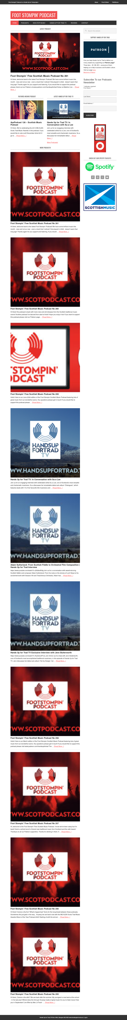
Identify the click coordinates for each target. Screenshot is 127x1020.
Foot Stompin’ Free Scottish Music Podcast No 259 (35, 394)
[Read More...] (21, 136)
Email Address (88, 103)
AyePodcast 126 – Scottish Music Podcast (26, 123)
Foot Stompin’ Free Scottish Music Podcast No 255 (35, 994)
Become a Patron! (89, 72)
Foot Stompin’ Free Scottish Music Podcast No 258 (35, 737)
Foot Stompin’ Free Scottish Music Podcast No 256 (35, 908)
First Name (87, 88)
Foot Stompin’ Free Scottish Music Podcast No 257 (35, 823)
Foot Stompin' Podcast (34, 15)
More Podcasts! (52, 142)
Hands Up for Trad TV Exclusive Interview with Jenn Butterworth (41, 652)
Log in (85, 1017)
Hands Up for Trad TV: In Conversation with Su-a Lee (60, 123)
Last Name (87, 96)
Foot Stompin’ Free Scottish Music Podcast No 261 (39, 75)
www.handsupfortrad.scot (76, 1017)
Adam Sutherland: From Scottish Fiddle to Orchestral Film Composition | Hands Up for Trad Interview (45, 566)
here (94, 70)
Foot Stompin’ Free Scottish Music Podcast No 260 (35, 308)
